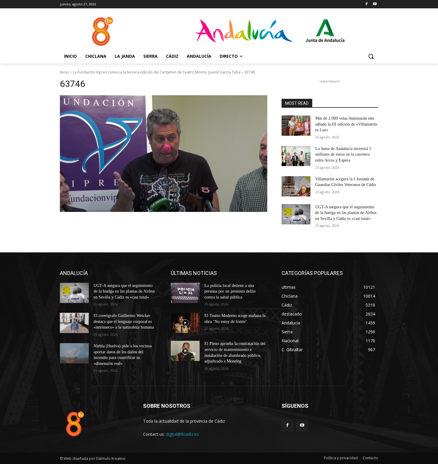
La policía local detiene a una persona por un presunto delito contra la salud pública (230, 291)
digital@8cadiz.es (182, 434)
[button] (371, 56)
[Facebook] (366, 4)
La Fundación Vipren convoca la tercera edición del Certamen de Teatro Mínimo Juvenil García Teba (156, 72)
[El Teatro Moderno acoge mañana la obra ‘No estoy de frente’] (185, 323)
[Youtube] (374, 4)
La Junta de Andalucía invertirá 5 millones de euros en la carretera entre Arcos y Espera (343, 154)
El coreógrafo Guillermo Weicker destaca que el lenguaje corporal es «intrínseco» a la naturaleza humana (124, 321)
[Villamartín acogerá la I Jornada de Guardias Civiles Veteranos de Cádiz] (296, 186)
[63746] (163, 153)
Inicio (64, 72)
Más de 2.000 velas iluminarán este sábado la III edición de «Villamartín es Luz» (346, 124)
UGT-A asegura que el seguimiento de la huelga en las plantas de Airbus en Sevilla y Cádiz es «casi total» (345, 213)
